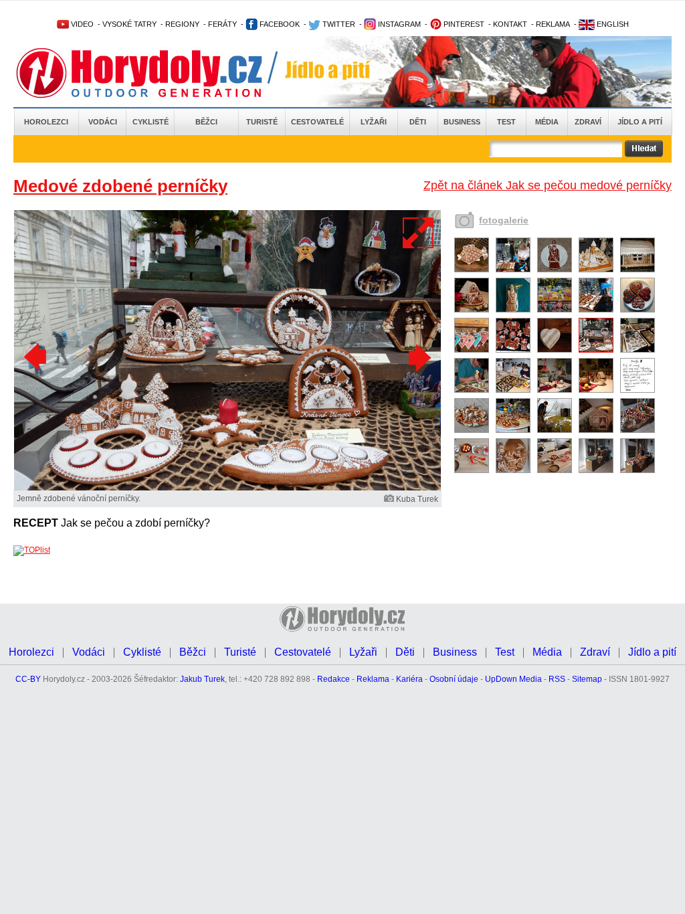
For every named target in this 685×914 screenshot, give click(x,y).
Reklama (373, 679)
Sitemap (587, 679)
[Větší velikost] (419, 233)
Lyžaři (374, 122)
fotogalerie (503, 220)
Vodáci (102, 122)
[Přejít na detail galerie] (227, 487)
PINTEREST (463, 24)
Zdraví (588, 122)
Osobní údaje (453, 679)
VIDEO (81, 24)
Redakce (333, 679)
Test (506, 122)
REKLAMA (553, 24)
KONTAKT (510, 24)
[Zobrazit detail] (471, 269)
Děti (417, 122)
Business (462, 122)
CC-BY (28, 679)
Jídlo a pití (639, 122)
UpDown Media (513, 679)
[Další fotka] (418, 357)
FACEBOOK (279, 24)
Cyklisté (150, 122)
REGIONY (182, 24)
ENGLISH (612, 24)
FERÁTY (222, 24)
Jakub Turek (202, 679)
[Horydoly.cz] (155, 73)
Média (547, 122)
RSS (557, 679)
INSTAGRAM (398, 24)
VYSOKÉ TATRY (129, 24)
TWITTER (337, 24)
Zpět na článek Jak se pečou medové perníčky (547, 185)
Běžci (206, 122)
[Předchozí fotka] (37, 357)
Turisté (262, 122)
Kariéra (409, 679)
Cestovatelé (317, 122)
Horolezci (46, 122)
